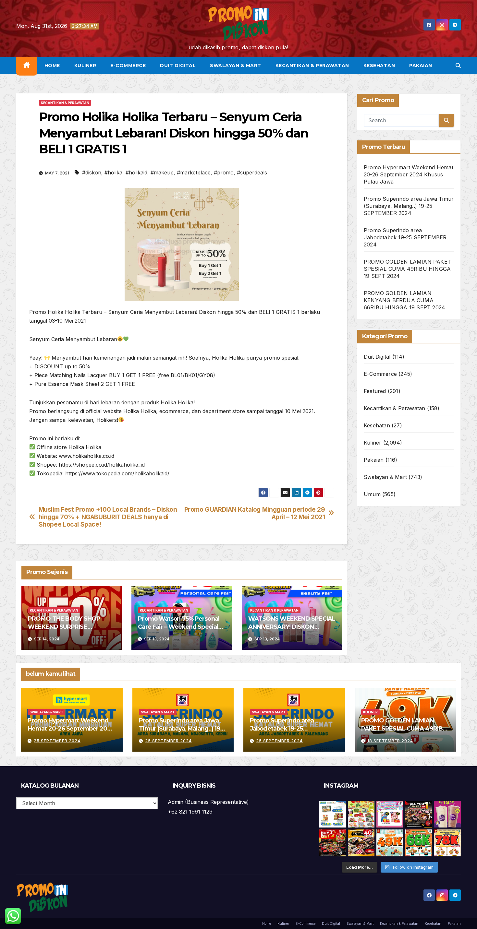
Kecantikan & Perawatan (312, 65)
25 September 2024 (57, 740)
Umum (372, 494)
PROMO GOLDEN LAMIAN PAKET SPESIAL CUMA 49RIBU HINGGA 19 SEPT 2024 (407, 268)
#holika (113, 172)
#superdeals (252, 172)
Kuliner (85, 65)
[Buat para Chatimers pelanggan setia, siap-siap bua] (447, 814)
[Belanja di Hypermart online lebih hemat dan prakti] (332, 814)
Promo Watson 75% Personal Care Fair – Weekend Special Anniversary (178, 626)
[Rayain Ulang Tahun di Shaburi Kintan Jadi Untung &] (332, 842)
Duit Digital (178, 65)
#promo (224, 172)
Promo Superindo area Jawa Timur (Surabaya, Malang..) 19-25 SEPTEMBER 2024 (409, 206)
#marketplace (194, 172)
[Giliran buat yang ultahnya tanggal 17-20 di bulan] (361, 842)
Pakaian (420, 65)
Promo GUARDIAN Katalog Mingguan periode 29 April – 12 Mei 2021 (254, 513)
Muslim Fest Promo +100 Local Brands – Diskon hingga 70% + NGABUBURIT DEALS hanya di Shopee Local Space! (108, 517)
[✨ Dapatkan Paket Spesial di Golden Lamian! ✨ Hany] (418, 842)
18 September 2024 (390, 740)
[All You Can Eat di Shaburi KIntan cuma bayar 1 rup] (418, 814)
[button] (458, 65)
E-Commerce (128, 65)
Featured (375, 391)
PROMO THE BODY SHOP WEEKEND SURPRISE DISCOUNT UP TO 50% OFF (65, 626)
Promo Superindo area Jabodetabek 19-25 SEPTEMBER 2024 (405, 237)
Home (52, 65)
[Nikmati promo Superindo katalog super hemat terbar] (361, 814)
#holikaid (136, 172)
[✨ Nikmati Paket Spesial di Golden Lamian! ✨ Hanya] (389, 842)
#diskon (91, 172)
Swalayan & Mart (235, 65)
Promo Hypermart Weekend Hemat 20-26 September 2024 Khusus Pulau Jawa (408, 174)
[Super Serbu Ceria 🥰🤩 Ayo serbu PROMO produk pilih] (389, 814)
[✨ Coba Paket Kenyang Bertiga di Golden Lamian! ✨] (447, 842)
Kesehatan (379, 65)
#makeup (162, 172)
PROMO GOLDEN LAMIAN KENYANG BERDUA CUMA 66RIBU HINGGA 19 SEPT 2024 (404, 300)
